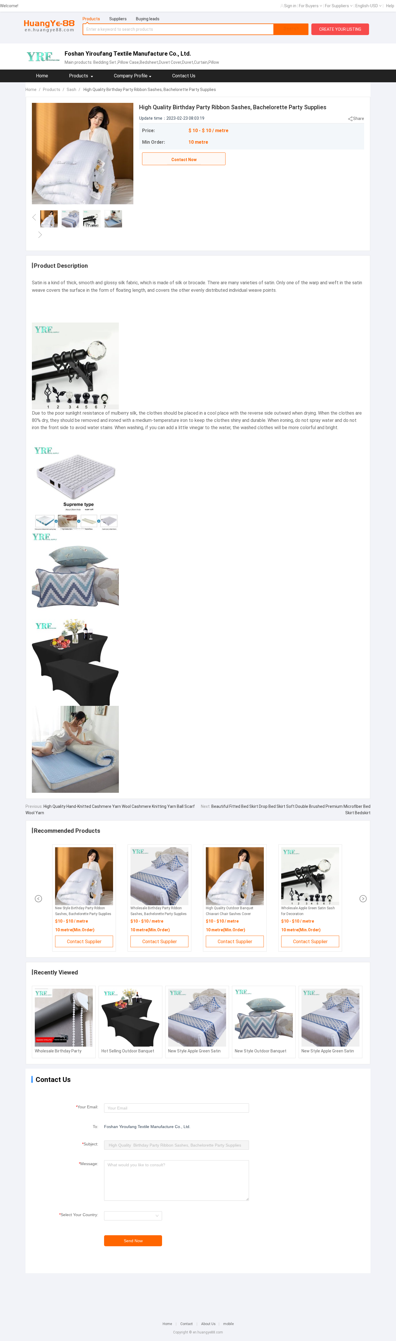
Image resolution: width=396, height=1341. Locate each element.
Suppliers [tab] (118, 19)
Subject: (90, 1144)
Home (42, 76)
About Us (208, 1324)
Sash (71, 89)
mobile (228, 1324)
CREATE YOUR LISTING (340, 29)
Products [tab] (91, 19)
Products (51, 89)
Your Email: (87, 1107)
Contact (186, 1324)
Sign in (290, 5)
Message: (88, 1163)
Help (390, 5)
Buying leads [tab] (147, 19)
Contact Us (183, 76)
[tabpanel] (196, 29)
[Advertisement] (198, 1293)
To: (95, 1126)
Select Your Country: (78, 1214)
